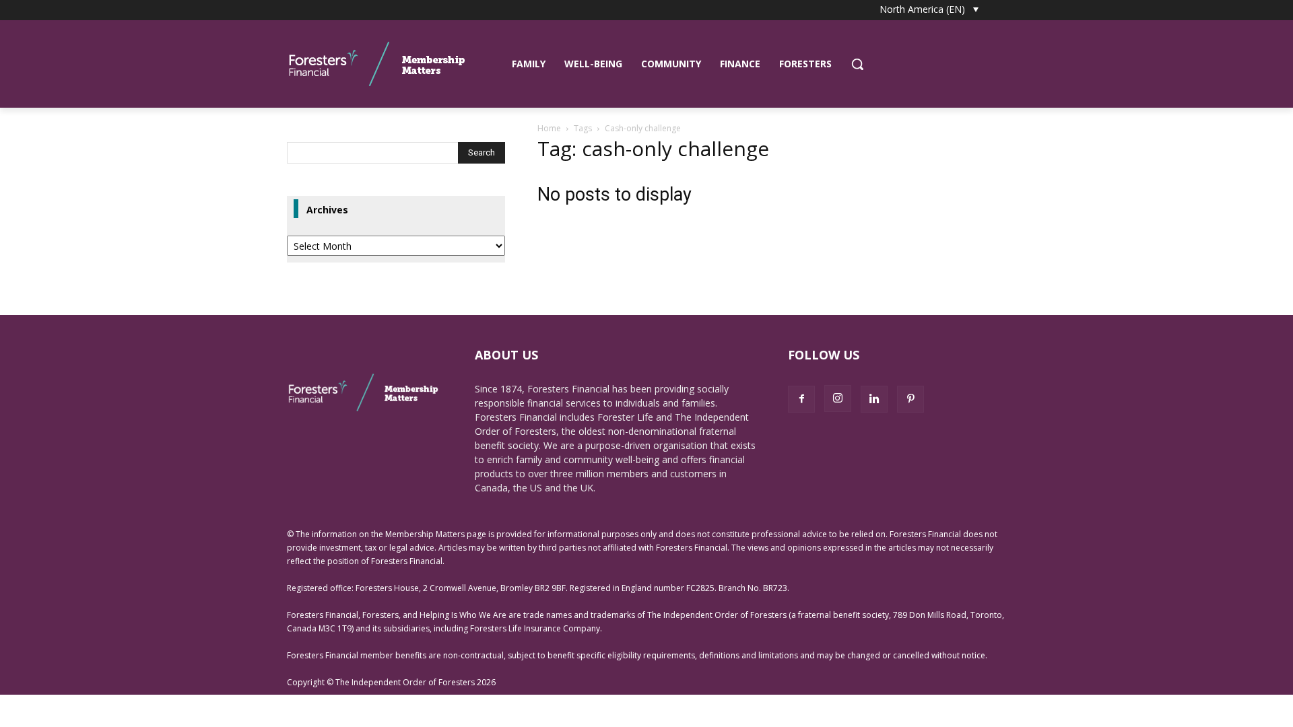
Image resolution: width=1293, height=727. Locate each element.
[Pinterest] (910, 399)
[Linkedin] (874, 399)
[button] (857, 64)
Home (549, 128)
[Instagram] (837, 398)
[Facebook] (801, 399)
